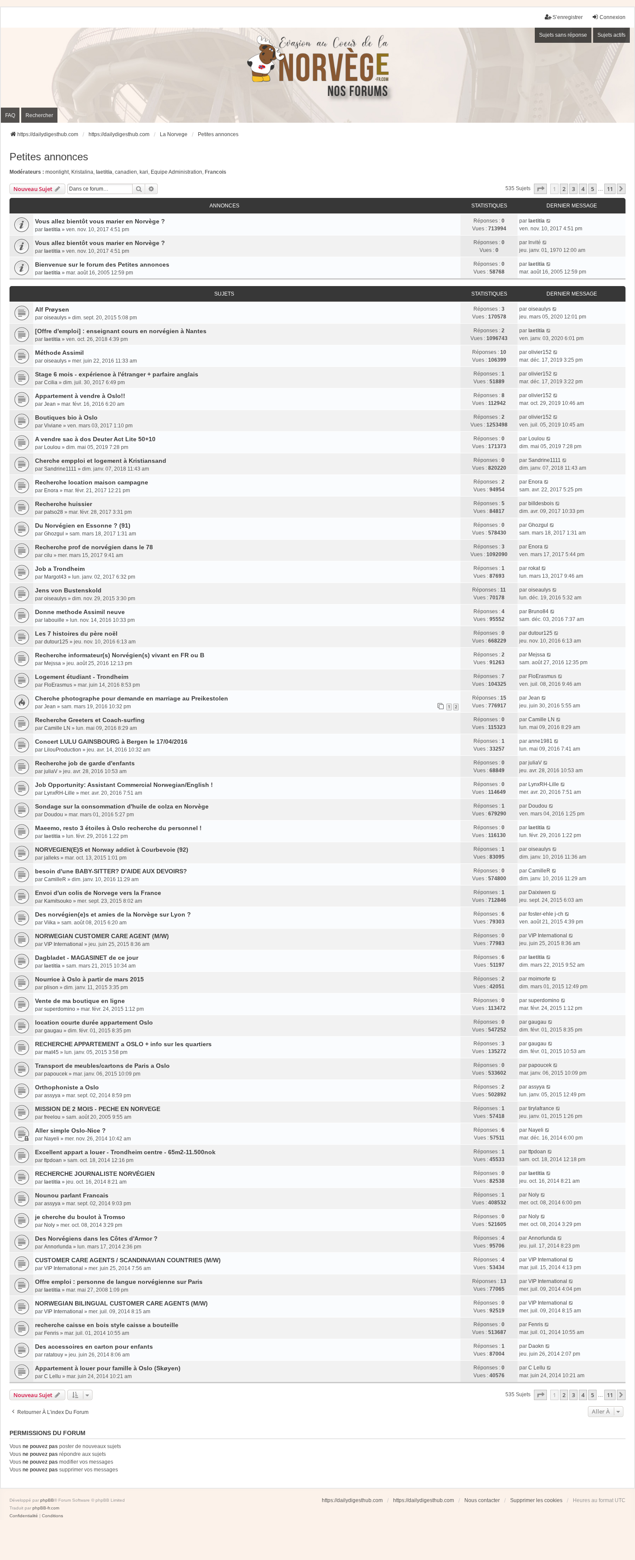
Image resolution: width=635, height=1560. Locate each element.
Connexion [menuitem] (612, 17)
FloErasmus (58, 685)
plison (51, 987)
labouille (54, 620)
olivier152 (540, 352)
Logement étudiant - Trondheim (81, 676)
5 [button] (592, 189)
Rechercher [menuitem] (39, 115)
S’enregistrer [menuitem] (567, 17)
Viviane (53, 426)
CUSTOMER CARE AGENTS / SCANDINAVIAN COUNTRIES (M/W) (128, 1260)
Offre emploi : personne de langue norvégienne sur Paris (119, 1281)
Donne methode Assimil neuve (80, 611)
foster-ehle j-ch (545, 914)
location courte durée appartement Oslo (94, 1022)
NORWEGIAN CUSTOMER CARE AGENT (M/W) (102, 936)
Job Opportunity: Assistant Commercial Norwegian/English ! (124, 784)
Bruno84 (538, 611)
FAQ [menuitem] (10, 115)
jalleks (51, 858)
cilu (48, 555)
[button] (540, 189)
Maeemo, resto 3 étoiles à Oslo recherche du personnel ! (118, 828)
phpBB (47, 1500)
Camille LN (57, 728)
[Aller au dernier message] (549, 221)
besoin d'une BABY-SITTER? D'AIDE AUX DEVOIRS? (111, 871)
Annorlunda (58, 1247)
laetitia (104, 172)
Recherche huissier (63, 503)
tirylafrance (541, 1108)
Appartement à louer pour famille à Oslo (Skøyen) (108, 1368)
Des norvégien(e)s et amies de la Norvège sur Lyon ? (113, 914)
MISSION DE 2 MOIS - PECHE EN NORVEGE (97, 1108)
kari (144, 172)
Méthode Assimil (59, 352)
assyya (52, 1095)
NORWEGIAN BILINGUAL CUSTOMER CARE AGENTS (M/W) (121, 1303)
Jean (50, 404)
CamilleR (55, 879)
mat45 (51, 1052)
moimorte (539, 979)
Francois (215, 172)
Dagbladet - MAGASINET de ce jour (86, 957)
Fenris (51, 1333)
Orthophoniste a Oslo (67, 1087)
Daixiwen (539, 892)
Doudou (53, 815)
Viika (50, 923)
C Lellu (52, 1376)
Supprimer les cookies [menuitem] (536, 1500)
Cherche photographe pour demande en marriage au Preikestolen (131, 698)
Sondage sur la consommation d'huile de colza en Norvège (122, 806)
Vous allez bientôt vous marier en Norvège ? (100, 221)
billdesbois (541, 503)
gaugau (53, 1031)
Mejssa (52, 663)
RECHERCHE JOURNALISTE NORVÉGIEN (95, 1173)
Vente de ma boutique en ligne (80, 1000)
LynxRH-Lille (59, 793)
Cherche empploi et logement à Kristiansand (100, 460)
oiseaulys (55, 318)
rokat (534, 568)
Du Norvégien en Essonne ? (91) (82, 525)
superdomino (59, 1009)
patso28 (53, 512)
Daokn (536, 1346)
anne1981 (540, 741)
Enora (51, 490)
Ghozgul (54, 534)
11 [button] (610, 189)
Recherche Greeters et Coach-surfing (90, 719)
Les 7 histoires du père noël (76, 633)
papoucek (55, 1074)
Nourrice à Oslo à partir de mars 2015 (89, 979)
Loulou (52, 447)
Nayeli (51, 1139)
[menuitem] (24, 1516)
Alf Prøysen (52, 309)
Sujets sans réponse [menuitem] (563, 35)
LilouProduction (62, 750)
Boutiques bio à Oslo (66, 417)
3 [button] (573, 189)
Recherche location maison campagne (91, 482)
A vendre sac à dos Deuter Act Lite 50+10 (95, 439)
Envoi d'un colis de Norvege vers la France (98, 892)
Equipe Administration (176, 172)
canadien (126, 172)
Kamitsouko (58, 901)
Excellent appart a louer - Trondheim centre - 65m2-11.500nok (125, 1152)
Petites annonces (49, 156)
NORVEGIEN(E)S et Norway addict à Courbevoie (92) (111, 849)
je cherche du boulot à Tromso (80, 1216)
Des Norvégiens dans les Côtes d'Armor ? (96, 1238)
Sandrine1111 (60, 469)
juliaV (50, 771)
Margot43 (55, 577)
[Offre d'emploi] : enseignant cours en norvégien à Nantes (120, 331)
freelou (52, 1117)
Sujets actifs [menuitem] (611, 35)
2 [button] (563, 189)
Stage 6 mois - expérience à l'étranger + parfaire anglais (116, 374)
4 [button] (582, 189)
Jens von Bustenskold (68, 590)
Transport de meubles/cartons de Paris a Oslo (102, 1065)
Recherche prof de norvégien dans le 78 (94, 547)
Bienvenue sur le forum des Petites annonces (102, 264)
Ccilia (50, 382)
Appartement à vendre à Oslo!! (80, 395)
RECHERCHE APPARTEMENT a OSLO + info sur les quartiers (123, 1044)
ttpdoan (53, 1160)
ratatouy (53, 1355)
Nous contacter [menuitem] (482, 1500)
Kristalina (82, 172)
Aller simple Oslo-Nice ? (70, 1130)
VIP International (63, 944)
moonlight (57, 172)
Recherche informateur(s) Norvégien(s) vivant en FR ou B (119, 655)
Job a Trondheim (60, 568)
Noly (533, 1195)
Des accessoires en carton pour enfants (94, 1346)
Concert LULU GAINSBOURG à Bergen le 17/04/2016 (111, 741)
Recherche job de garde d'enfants (85, 763)
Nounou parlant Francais (71, 1195)
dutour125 (56, 642)
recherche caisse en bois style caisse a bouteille (106, 1324)
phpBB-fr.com (45, 1508)
